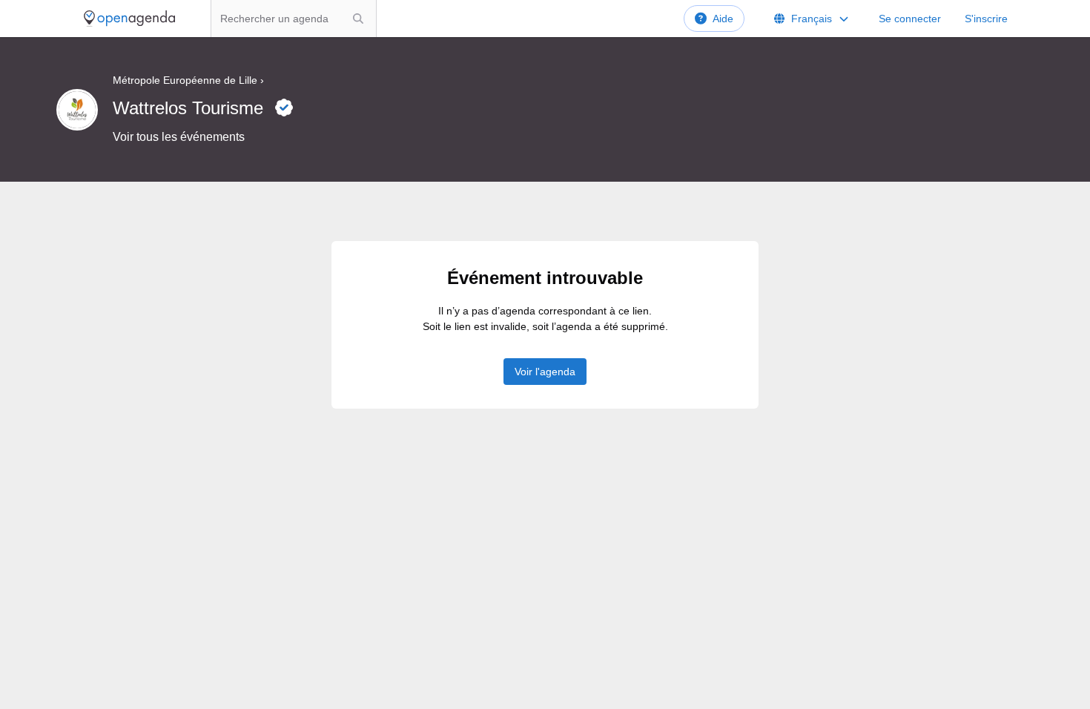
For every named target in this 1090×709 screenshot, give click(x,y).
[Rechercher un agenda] (358, 18)
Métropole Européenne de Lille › (188, 80)
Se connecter (910, 18)
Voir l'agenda (545, 371)
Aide (723, 18)
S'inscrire (986, 18)
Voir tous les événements (179, 137)
